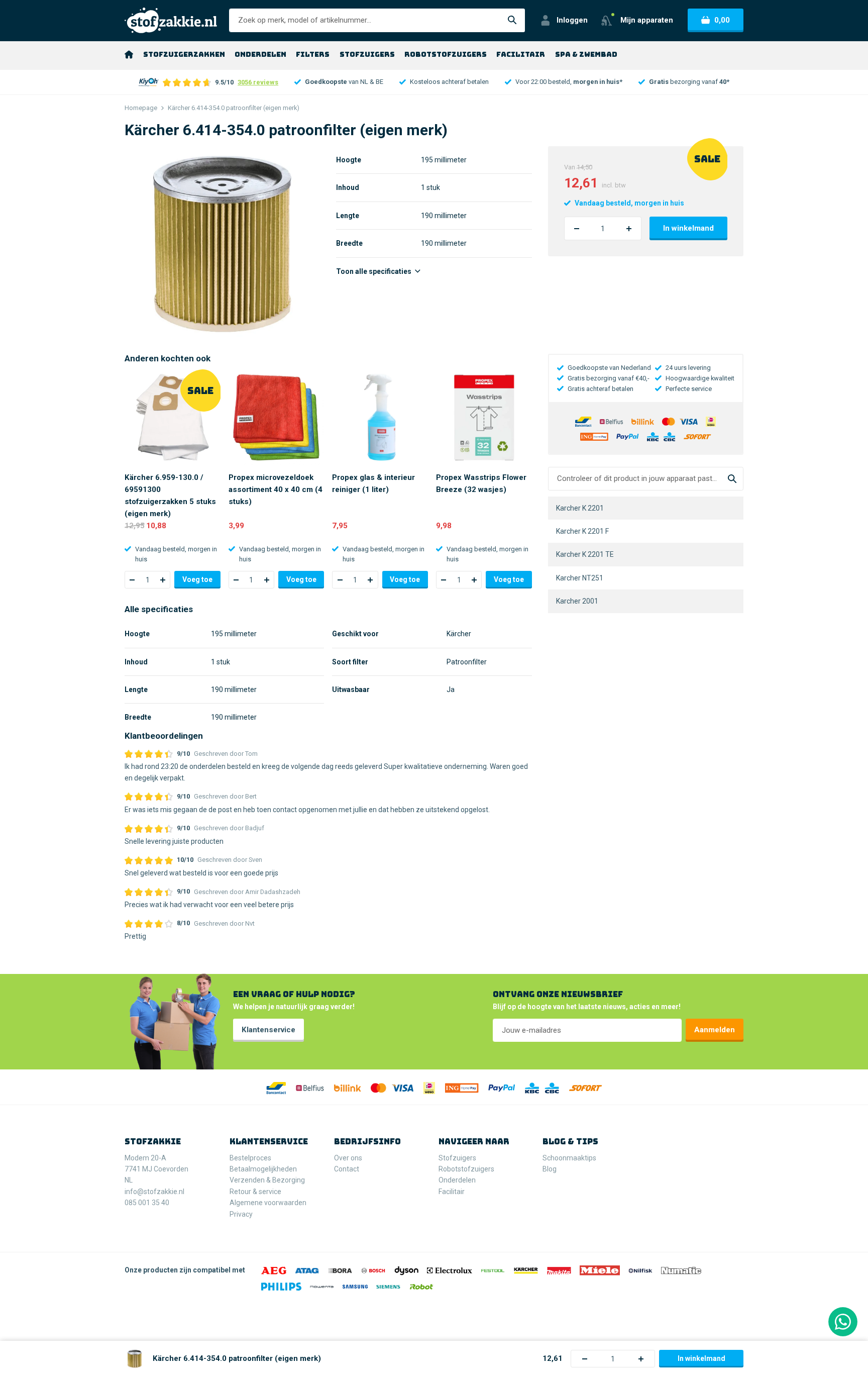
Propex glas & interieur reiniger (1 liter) (373, 483)
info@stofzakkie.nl (154, 1192)
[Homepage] (129, 54)
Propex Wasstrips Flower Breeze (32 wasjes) (481, 483)
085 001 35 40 (147, 1203)
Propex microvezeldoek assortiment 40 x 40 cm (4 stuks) (275, 489)
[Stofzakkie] (171, 20)
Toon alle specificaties (374, 271)
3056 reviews (258, 82)
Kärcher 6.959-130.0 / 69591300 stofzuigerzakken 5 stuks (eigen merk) (170, 495)
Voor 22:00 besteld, (568, 81)
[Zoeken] (512, 20)
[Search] (732, 478)
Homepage (141, 108)
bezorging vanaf (689, 81)
